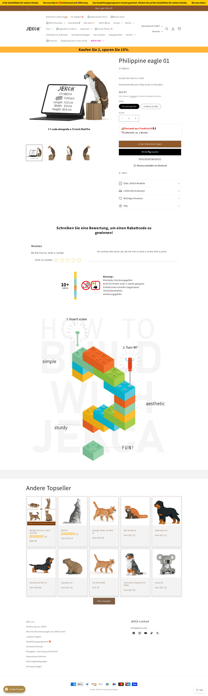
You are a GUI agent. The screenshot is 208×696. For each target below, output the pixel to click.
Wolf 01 (64, 530)
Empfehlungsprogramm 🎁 (38, 641)
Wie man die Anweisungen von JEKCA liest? (46, 631)
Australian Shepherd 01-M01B (135, 583)
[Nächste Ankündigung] (181, 8)
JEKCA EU (99, 689)
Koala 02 (159, 582)
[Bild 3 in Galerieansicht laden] (69, 153)
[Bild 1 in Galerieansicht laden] (34, 153)
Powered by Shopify (110, 689)
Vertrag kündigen (34, 666)
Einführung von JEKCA (36, 626)
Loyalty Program (33, 636)
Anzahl (121, 113)
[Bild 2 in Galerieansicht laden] (52, 153)
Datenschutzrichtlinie (36, 656)
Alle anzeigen (104, 601)
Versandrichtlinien (34, 646)
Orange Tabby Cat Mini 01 (102, 531)
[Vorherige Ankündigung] (27, 8)
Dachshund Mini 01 (38, 582)
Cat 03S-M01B (98, 582)
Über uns (30, 621)
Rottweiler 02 (161, 530)
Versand (133, 96)
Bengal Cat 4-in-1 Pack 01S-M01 (40, 531)
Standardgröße (129, 106)
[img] (36, 536)
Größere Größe (151, 106)
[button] (55, 23)
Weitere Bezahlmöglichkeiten (150, 159)
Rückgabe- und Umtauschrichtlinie (42, 651)
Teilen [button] (124, 173)
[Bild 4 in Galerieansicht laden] (86, 153)
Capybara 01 (66, 582)
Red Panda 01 (130, 530)
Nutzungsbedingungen (36, 661)
